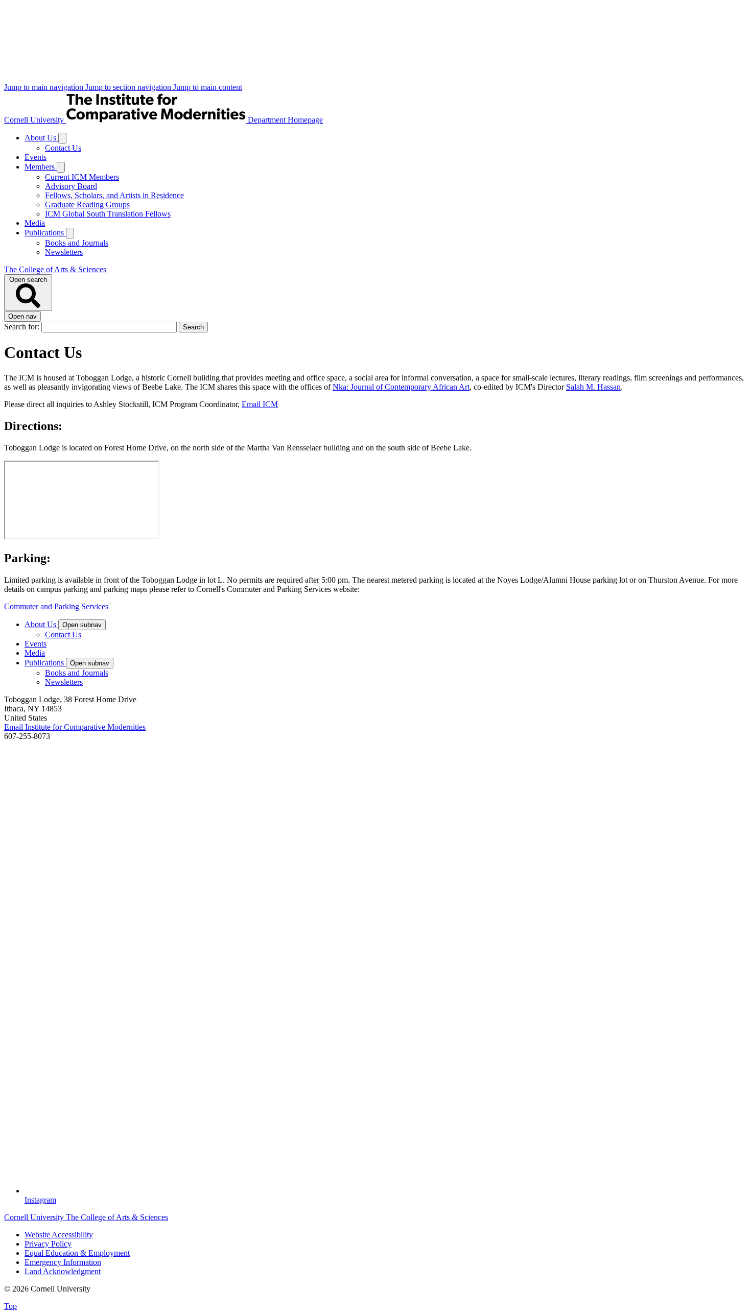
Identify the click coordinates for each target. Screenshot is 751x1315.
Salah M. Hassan (593, 386)
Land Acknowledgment (63, 1271)
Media (35, 223)
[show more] (62, 138)
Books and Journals (76, 242)
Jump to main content (207, 87)
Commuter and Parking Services (56, 606)
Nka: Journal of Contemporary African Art (401, 386)
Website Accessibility (59, 1234)
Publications (45, 232)
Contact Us (63, 148)
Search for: (22, 326)
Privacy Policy (48, 1243)
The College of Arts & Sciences (55, 269)
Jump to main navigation (44, 87)
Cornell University (35, 119)
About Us (41, 137)
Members (41, 166)
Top (10, 1306)
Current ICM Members (82, 177)
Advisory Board (71, 186)
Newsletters (64, 252)
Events (35, 157)
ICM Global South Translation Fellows (108, 213)
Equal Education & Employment (77, 1253)
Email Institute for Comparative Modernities (75, 727)
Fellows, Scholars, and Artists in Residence (114, 195)
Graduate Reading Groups (87, 204)
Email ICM (260, 404)
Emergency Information (63, 1262)
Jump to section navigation (129, 87)
